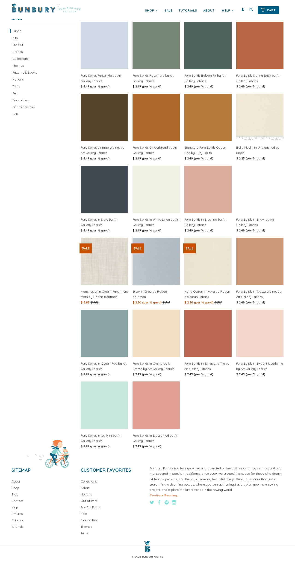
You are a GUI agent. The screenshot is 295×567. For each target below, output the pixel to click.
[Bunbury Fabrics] (52, 8)
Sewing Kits (89, 520)
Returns (17, 514)
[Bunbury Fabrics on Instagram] (174, 502)
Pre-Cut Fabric (91, 507)
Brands (17, 52)
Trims (16, 86)
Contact (17, 501)
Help (227, 10)
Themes (18, 65)
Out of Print (89, 501)
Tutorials (188, 10)
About (209, 10)
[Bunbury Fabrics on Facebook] (159, 502)
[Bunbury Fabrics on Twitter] (152, 502)
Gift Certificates (23, 107)
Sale (168, 10)
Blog (15, 494)
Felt (15, 93)
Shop (151, 10)
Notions (18, 79)
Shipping (18, 520)
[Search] (251, 10)
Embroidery (20, 100)
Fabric (16, 31)
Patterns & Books (24, 72)
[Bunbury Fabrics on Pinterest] (167, 502)
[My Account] (243, 10)
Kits (15, 38)
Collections (20, 58)
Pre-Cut (17, 45)
